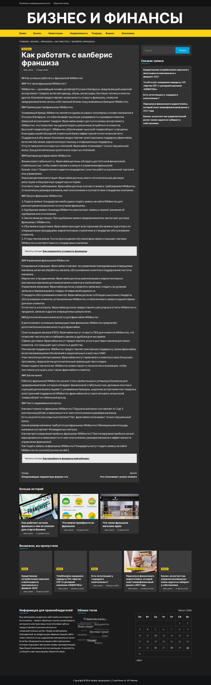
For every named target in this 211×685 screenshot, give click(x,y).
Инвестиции (56, 33)
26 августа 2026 (147, 589)
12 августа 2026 (182, 589)
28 (171, 647)
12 (155, 635)
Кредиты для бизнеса (136, 569)
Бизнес (37, 33)
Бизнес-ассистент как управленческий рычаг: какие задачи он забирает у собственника (164, 120)
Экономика (128, 33)
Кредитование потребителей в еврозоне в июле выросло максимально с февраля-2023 (166, 73)
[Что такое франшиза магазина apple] (119, 506)
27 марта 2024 (42, 70)
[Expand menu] (28, 33)
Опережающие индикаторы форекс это (45, 475)
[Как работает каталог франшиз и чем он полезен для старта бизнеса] (38, 506)
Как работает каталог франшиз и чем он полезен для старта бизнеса (38, 526)
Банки (22, 33)
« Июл (139, 660)
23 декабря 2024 (42, 533)
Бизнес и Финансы (105, 18)
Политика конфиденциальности (34, 3)
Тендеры (96, 33)
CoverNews (118, 680)
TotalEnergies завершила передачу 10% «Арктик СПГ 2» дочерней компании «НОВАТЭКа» (164, 85)
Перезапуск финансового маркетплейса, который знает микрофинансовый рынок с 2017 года (166, 107)
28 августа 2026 (42, 592)
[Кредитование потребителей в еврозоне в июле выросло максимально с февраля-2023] (35, 561)
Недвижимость (79, 33)
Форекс (110, 33)
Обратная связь (61, 3)
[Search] (190, 33)
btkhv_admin (28, 70)
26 (155, 647)
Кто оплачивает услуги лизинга (118, 475)
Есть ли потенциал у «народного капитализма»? (160, 96)
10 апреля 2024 (82, 530)
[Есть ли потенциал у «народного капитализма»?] (105, 561)
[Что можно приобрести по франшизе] (79, 506)
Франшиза (26, 49)
